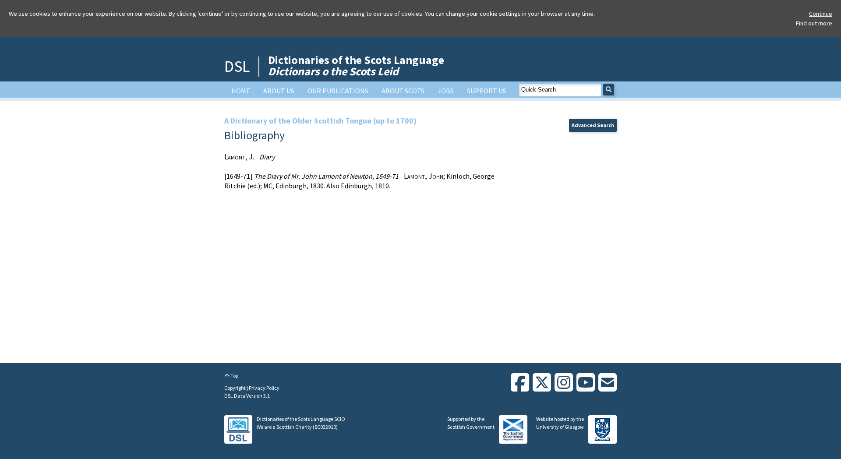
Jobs (446, 90)
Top (234, 375)
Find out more (814, 23)
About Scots (403, 90)
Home (240, 90)
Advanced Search (593, 125)
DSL (237, 66)
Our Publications (337, 90)
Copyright (235, 388)
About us (278, 90)
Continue (820, 14)
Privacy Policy (264, 388)
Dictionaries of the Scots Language (356, 65)
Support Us (486, 90)
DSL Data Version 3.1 (247, 395)
